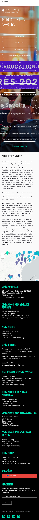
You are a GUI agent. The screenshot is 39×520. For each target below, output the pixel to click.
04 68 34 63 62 (10, 316)
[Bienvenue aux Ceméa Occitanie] (10, 2)
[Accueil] (3, 10)
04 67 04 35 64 (7, 403)
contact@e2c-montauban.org (13, 405)
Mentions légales (7, 512)
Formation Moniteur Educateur (19, 56)
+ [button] (2, 254)
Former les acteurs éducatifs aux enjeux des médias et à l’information (19, 101)
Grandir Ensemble (19, 120)
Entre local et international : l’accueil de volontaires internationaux (19, 88)
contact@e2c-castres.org (11, 425)
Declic (20, 62)
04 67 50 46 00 (7, 295)
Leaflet (36, 280)
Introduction (19, 36)
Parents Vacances (19, 49)
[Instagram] (8, 517)
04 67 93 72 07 (7, 335)
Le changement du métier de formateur (19, 75)
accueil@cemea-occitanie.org (13, 297)
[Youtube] (13, 517)
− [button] (2, 257)
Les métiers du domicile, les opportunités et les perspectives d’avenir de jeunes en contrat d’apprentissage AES (19, 114)
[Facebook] (3, 517)
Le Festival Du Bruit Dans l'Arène (19, 43)
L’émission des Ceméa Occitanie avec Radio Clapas (19, 127)
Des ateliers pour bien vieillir (19, 81)
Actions (8, 10)
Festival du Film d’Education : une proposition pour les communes (19, 107)
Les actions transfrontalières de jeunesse (19, 69)
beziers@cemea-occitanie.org (13, 337)
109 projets (17, 10)
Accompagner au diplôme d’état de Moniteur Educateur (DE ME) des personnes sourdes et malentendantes (19, 94)
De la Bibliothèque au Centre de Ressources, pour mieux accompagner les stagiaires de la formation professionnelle (19, 133)
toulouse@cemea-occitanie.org (13, 365)
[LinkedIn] (18, 517)
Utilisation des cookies (22, 512)
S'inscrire (7, 502)
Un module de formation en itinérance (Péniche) (19, 139)
